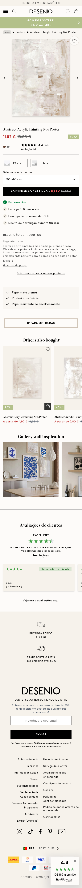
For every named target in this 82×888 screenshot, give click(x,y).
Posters (21, 32)
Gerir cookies (51, 817)
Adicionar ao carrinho (41, 191)
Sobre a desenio (28, 759)
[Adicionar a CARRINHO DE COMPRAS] (47, 406)
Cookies (48, 790)
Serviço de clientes (55, 766)
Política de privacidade (46, 743)
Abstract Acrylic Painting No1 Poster (53, 32)
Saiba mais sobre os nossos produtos (41, 273)
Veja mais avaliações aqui (41, 600)
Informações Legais (26, 772)
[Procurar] (14, 11)
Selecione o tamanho (17, 172)
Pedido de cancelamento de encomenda (61, 808)
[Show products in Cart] (76, 11)
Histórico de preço (15, 265)
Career (34, 779)
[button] (65, 871)
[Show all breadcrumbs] (7, 32)
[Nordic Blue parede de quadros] (31, 469)
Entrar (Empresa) (28, 820)
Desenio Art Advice (55, 759)
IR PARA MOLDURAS (41, 323)
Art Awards (32, 814)
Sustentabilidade (28, 785)
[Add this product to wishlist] (74, 40)
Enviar (41, 734)
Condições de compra (57, 783)
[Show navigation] (6, 11)
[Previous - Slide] (5, 78)
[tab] (13, 121)
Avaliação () (28, 149)
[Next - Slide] (77, 78)
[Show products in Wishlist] (68, 11)
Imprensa (33, 766)
